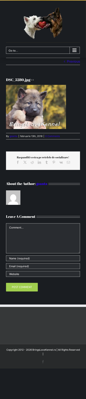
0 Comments (52, 136)
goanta (13, 136)
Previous (73, 61)
